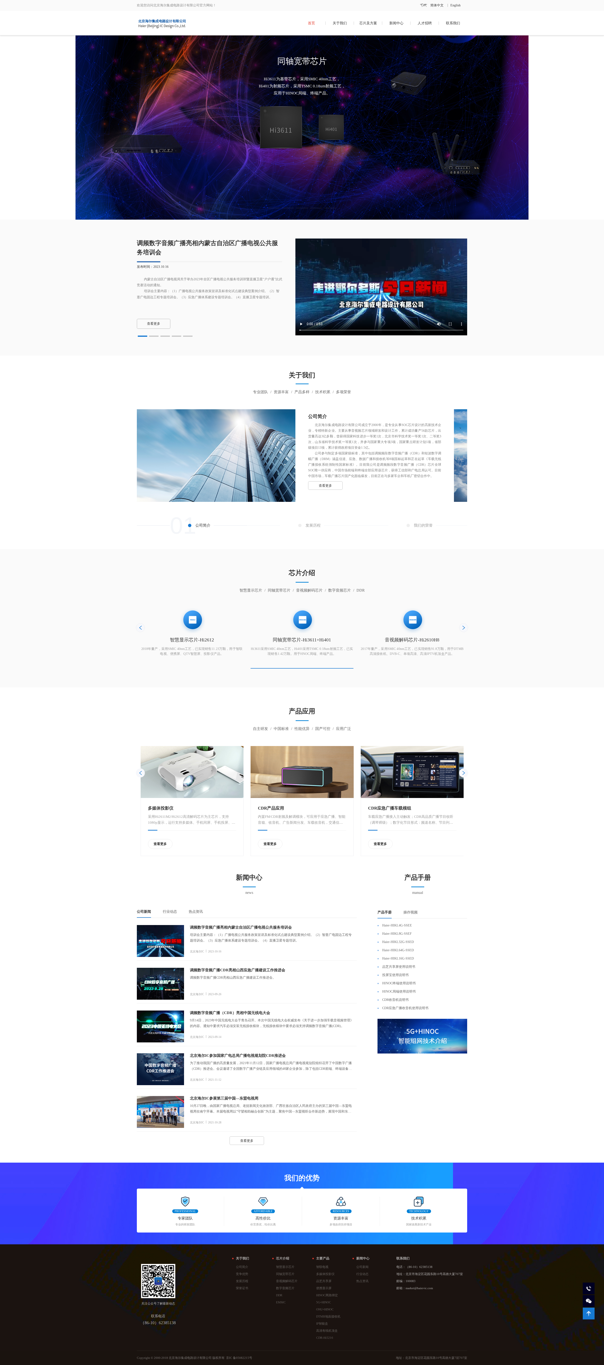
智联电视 (322, 1267)
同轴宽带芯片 (285, 1274)
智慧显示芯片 (285, 1267)
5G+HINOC (323, 1302)
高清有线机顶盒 (327, 1330)
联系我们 (453, 23)
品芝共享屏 (323, 1281)
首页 (311, 23)
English (455, 5)
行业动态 (362, 1274)
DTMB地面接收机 (328, 1316)
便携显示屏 (323, 1288)
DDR (279, 1295)
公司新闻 (362, 1267)
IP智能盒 (322, 1323)
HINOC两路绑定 (327, 1295)
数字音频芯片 (285, 1288)
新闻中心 (396, 23)
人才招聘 (425, 23)
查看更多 (325, 485)
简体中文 (437, 5)
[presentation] (140, 627)
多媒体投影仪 (325, 1274)
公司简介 (242, 1267)
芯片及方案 (368, 23)
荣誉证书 (242, 1288)
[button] (142, 336)
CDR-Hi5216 (324, 1337)
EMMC (281, 1302)
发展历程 (242, 1281)
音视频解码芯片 (287, 1281)
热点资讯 (362, 1281)
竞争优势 (242, 1274)
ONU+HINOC (325, 1309)
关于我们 (340, 23)
